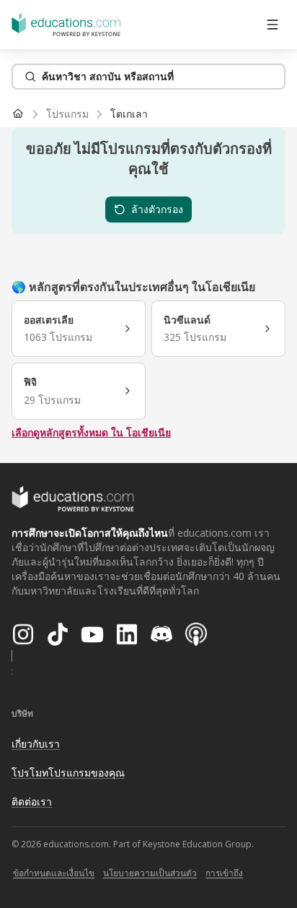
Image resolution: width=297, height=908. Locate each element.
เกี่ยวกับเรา (36, 744)
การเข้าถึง (224, 873)
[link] (129, 114)
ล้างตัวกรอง (157, 209)
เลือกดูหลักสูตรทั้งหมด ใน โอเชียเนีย (91, 432)
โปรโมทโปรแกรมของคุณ (68, 772)
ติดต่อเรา (32, 801)
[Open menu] (272, 25)
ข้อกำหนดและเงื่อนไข (53, 873)
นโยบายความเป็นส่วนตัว (150, 873)
